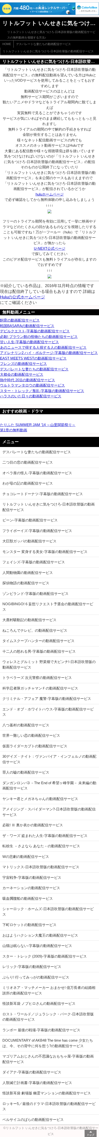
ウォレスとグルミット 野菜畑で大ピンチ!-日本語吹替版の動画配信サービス (49, 664)
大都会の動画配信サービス (21, 374)
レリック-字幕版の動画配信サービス (31, 967)
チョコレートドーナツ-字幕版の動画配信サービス (42, 494)
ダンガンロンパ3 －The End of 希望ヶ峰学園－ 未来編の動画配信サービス (49, 785)
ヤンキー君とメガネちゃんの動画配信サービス (40, 799)
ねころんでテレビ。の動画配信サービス (34, 630)
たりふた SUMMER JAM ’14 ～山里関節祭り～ (37, 425)
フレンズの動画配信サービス (23, 363)
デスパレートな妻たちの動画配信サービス (43, 44)
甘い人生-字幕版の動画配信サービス (29, 342)
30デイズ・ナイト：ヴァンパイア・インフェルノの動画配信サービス (49, 759)
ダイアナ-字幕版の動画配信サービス (31, 1072)
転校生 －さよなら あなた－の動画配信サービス (41, 846)
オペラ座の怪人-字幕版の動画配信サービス (37, 473)
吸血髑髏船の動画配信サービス (27, 898)
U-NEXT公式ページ (49, 248)
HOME (6, 44)
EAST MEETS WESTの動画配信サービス (33, 358)
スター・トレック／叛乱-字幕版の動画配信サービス (42, 391)
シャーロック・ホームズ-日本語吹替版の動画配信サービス (48, 911)
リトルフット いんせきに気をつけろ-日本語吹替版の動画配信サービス (48, 51)
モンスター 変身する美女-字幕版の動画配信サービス (44, 552)
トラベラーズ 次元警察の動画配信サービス (37, 678)
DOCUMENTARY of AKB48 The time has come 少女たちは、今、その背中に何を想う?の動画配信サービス (47, 1043)
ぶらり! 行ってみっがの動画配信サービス (35, 977)
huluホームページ (50, 194)
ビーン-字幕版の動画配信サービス (30, 520)
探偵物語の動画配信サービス (25, 583)
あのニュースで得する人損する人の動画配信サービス (43, 347)
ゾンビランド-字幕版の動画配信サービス (35, 594)
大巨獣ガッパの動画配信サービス (29, 541)
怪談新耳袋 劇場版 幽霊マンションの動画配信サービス (46, 1093)
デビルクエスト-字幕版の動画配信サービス (35, 331)
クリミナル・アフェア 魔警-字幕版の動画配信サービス (46, 699)
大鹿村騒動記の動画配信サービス (29, 620)
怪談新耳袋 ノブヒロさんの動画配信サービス (38, 1003)
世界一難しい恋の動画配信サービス (31, 735)
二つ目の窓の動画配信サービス (27, 462)
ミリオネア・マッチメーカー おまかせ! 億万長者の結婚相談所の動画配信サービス (48, 990)
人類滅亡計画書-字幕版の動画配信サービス (37, 1083)
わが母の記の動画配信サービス (27, 483)
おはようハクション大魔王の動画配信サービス (40, 935)
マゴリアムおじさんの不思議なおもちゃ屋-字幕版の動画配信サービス (48, 1059)
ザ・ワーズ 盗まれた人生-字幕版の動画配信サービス (44, 836)
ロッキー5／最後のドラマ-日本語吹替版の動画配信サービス (49, 1106)
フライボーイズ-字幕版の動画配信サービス (37, 531)
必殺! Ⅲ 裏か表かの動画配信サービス (32, 825)
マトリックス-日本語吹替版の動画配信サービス (40, 867)
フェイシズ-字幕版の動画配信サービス (33, 562)
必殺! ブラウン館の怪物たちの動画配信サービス (39, 337)
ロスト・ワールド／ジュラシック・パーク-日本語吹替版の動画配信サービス (48, 1017)
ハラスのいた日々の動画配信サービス (30, 396)
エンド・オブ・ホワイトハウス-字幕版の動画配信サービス (48, 712)
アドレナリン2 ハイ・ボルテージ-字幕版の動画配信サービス (49, 353)
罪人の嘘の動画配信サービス (25, 772)
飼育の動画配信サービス (20, 320)
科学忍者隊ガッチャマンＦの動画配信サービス (40, 688)
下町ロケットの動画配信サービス (29, 925)
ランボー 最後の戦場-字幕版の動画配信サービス (41, 1030)
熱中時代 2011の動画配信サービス (27, 380)
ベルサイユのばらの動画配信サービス (33, 1119)
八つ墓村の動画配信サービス (25, 725)
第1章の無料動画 (13, 430)
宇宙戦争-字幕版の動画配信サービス (31, 877)
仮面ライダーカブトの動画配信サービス (34, 746)
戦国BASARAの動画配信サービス (27, 326)
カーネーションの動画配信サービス (31, 888)
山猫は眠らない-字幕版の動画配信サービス (37, 946)
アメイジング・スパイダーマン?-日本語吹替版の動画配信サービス (49, 812)
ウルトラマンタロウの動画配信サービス (32, 385)
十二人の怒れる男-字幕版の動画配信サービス (39, 651)
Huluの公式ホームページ (22, 297)
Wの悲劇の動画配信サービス (25, 856)
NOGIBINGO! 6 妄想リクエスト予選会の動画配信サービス (47, 606)
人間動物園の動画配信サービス (27, 573)
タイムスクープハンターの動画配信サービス (38, 641)
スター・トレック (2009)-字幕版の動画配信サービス (44, 956)
